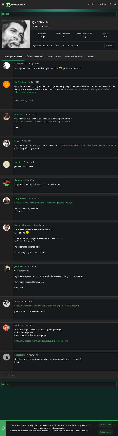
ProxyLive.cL (20, 63)
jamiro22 (18, 266)
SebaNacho (19, 355)
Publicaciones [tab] (54, 56)
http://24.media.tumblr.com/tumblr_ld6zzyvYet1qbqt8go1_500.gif (43, 203)
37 (105, 37)
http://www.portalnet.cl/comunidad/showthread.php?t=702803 (42, 121)
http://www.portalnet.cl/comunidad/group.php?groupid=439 (41, 341)
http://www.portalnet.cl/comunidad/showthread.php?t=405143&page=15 (46, 306)
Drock (17, 301)
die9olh (18, 180)
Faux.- (17, 141)
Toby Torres (20, 198)
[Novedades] (109, 4)
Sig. (12, 376)
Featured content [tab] (74, 56)
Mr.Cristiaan (20, 82)
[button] (3, 4)
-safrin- (18, 162)
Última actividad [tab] (35, 56)
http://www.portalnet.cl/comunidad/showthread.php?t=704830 (88, 145)
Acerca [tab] (91, 56)
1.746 (42, 37)
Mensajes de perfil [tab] (13, 56)
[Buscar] (115, 4)
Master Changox (22, 225)
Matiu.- (18, 325)
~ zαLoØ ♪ (19, 114)
